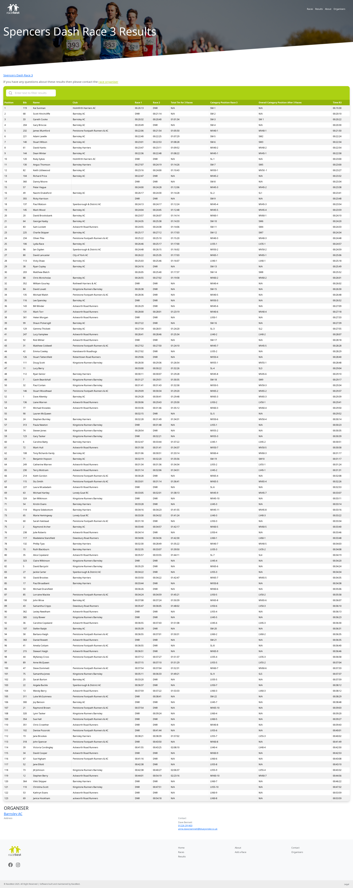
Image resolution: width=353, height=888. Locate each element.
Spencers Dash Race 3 (18, 75)
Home (181, 847)
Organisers (339, 8)
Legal (346, 884)
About (328, 8)
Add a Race (240, 852)
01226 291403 (185, 825)
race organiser (108, 82)
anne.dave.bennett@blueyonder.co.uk (197, 828)
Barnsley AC (13, 813)
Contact (295, 847)
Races (310, 8)
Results (319, 8)
